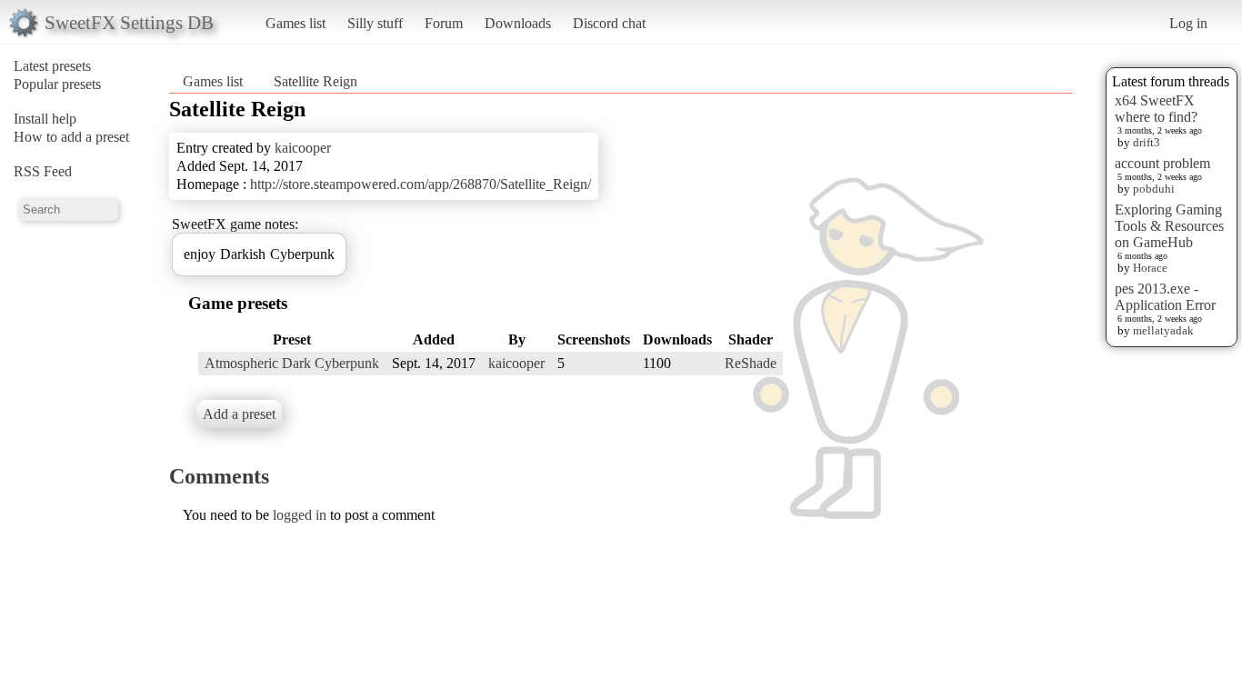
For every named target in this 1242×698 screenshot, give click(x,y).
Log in (1188, 23)
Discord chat (609, 23)
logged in (299, 515)
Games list (295, 23)
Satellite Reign (315, 81)
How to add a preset (71, 137)
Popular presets (57, 84)
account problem (1162, 163)
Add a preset (239, 414)
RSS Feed (43, 171)
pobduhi (1154, 188)
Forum (444, 23)
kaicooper (303, 147)
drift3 (1146, 142)
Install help (45, 118)
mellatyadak (1163, 330)
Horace (1150, 267)
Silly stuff (375, 23)
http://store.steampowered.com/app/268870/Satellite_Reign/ (420, 184)
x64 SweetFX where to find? (1156, 109)
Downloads (518, 23)
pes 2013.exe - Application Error (1165, 297)
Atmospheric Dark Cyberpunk (292, 363)
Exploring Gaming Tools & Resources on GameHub (1169, 226)
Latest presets (52, 66)
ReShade (750, 363)
